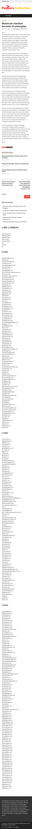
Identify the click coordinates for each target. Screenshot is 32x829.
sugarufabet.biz (6, 400)
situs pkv (4, 244)
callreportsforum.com (7, 420)
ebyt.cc (4, 507)
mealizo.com (5, 640)
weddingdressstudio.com (8, 535)
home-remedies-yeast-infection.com (11, 272)
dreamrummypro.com (7, 620)
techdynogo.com (6, 713)
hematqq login (5, 806)
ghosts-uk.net (5, 455)
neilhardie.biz (5, 540)
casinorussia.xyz (6, 551)
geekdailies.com (6, 415)
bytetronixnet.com (6, 782)
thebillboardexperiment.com (9, 395)
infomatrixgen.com (7, 759)
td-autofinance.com (7, 485)
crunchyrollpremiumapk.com (9, 657)
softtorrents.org (6, 359)
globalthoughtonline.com (8, 647)
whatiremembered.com (8, 503)
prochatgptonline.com (7, 473)
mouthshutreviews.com (8, 283)
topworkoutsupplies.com (8, 281)
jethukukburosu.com (7, 668)
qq (2, 242)
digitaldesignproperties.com (9, 636)
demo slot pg (5, 239)
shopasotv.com (6, 576)
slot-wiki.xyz (5, 562)
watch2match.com (6, 564)
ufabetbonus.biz (6, 592)
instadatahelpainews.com (8, 413)
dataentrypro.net (6, 618)
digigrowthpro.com (7, 441)
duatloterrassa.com (7, 363)
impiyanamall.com (6, 292)
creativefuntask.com (7, 317)
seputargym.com (6, 290)
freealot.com (5, 327)
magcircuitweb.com (7, 729)
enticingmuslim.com (7, 679)
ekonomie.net (5, 581)
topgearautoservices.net (8, 404)
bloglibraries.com (6, 672)
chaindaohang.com (7, 508)
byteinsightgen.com (7, 756)
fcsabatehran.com (6, 686)
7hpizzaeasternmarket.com (9, 517)
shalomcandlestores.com (8, 652)
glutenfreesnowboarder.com (9, 375)
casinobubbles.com (7, 288)
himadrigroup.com (6, 482)
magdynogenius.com (7, 722)
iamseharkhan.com (7, 633)
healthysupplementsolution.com (10, 709)
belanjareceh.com (6, 624)
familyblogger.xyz (6, 350)
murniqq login (22, 804)
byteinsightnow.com (7, 770)
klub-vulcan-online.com (8, 354)
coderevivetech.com (7, 772)
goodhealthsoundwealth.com (9, 681)
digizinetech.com (6, 757)
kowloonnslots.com (7, 489)
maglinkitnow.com (6, 718)
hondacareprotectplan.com (9, 659)
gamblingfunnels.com (7, 448)
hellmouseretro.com (7, 684)
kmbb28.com (5, 418)
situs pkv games (6, 234)
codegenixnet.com (7, 766)
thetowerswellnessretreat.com (10, 386)
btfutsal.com (5, 451)
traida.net (4, 524)
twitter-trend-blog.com (7, 496)
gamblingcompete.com (8, 460)
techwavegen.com (6, 752)
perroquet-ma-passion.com (9, 409)
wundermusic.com (6, 311)
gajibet (20, 813)
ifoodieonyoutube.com (8, 277)
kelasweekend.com (7, 594)
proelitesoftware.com (7, 347)
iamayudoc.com (6, 324)
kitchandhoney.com (7, 526)
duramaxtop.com (6, 690)
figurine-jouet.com (6, 406)
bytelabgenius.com (7, 734)
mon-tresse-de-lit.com (7, 399)
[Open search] (28, 16)
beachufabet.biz (6, 397)
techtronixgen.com (7, 725)
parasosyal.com (6, 677)
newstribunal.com (6, 263)
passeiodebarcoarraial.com (9, 629)
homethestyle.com (6, 306)
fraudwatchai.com (6, 299)
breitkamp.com (6, 356)
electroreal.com (6, 274)
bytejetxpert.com (6, 784)
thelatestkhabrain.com (7, 634)
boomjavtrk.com (6, 425)
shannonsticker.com (7, 625)
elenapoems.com (6, 682)
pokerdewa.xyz (6, 560)
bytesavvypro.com (6, 754)
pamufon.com (5, 365)
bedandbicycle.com (7, 333)
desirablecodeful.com (7, 698)
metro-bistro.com (6, 528)
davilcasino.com (6, 297)
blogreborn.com (6, 467)
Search (4, 194)
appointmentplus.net (7, 583)
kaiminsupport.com (7, 622)
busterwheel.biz (6, 548)
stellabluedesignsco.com (8, 695)
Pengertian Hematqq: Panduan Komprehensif (15, 163)
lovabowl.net (5, 260)
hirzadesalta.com (6, 285)
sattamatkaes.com (6, 656)
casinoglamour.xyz (7, 555)
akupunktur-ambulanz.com (9, 501)
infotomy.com (5, 707)
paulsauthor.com (6, 697)
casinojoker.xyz (6, 558)
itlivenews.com (6, 587)
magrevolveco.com (7, 773)
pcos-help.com (6, 450)
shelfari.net (5, 549)
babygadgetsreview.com (8, 499)
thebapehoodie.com (7, 675)
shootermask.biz (6, 546)
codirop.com (5, 453)
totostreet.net (5, 295)
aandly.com (5, 598)
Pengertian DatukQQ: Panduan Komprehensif (15, 221)
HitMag (17, 827)
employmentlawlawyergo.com (10, 569)
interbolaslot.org (6, 615)
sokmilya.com (5, 422)
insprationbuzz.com (7, 627)
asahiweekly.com (6, 329)
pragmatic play (6, 237)
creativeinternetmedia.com (9, 464)
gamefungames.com (7, 313)
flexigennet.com (6, 700)
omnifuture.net (5, 446)
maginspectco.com (7, 786)
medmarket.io (5, 704)
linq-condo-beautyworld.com (9, 505)
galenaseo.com (6, 565)
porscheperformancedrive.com (10, 367)
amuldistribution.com (7, 308)
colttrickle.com (5, 442)
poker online (14, 804)
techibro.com (5, 491)
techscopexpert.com (7, 731)
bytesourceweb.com (7, 768)
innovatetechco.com (7, 736)
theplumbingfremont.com (8, 589)
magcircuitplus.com (7, 779)
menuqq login (5, 801)
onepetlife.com (6, 393)
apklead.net (5, 427)
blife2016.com (5, 374)
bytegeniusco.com (6, 745)
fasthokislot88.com (7, 342)
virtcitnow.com (5, 469)
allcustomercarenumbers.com (9, 349)
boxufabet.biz (5, 402)
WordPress (10, 827)
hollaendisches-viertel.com (9, 519)
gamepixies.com (6, 338)
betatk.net (4, 596)
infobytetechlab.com (7, 763)
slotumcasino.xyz (6, 553)
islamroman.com (6, 483)
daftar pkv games (6, 235)
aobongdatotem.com (7, 270)
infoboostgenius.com (7, 750)
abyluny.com (5, 424)
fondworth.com (6, 631)
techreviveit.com (6, 741)
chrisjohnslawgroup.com (8, 352)
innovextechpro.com (7, 727)
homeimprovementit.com (8, 261)
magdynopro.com (6, 738)
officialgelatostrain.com (8, 388)
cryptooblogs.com (6, 302)
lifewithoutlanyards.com (8, 523)
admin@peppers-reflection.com (20, 28)
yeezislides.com (6, 268)
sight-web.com (6, 480)
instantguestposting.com (8, 580)
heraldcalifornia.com (7, 334)
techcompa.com (6, 478)
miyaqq (15, 813)
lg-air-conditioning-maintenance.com (11, 512)
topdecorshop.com (7, 574)
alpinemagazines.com (7, 492)
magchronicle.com (7, 715)
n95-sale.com (5, 466)
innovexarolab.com (7, 761)
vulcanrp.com (5, 494)
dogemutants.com (6, 688)
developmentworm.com (8, 585)
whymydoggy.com (6, 611)
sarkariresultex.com (7, 638)
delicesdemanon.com (7, 532)
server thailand (14, 806)
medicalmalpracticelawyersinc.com (11, 571)
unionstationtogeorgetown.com (10, 322)
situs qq (23, 801)
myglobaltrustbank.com (8, 567)
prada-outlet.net (6, 439)
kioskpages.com (6, 381)
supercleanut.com (6, 331)
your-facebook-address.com (9, 408)
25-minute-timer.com (7, 315)
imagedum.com (6, 384)
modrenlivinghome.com (8, 411)
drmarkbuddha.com (7, 510)
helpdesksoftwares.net (8, 258)
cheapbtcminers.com (7, 320)
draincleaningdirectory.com (9, 665)
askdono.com (5, 457)
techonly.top (5, 458)
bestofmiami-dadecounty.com (9, 276)
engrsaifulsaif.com (6, 318)
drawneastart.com (6, 340)
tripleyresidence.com (7, 358)
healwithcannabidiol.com (8, 379)
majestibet (10, 813)
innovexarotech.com (7, 775)
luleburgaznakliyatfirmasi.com (10, 674)
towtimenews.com (6, 663)
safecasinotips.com (7, 343)
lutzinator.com (5, 370)
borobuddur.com (6, 309)
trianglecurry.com (6, 383)
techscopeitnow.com (7, 780)
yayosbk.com (5, 539)
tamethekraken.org (7, 368)
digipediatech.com (7, 716)
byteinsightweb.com (7, 720)
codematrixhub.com (7, 747)
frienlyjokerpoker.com (7, 487)
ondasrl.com (5, 372)
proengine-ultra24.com (8, 521)
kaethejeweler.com (7, 390)
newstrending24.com (7, 590)
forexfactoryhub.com (7, 475)
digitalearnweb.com (7, 613)
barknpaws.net (6, 641)
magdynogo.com (6, 788)
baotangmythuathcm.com (8, 666)
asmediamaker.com (7, 645)
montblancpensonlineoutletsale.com (11, 498)
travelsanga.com (6, 578)
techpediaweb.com (7, 732)
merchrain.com (6, 416)
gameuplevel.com (6, 304)
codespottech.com (6, 711)
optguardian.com (6, 293)
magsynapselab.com (7, 723)
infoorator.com (5, 514)
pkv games (9, 147)
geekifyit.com (5, 654)
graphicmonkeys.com (7, 336)
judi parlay (13, 802)
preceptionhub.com (7, 267)
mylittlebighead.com (7, 326)
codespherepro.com (7, 764)
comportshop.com (6, 573)
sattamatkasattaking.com (8, 391)
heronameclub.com (7, 702)
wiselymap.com (6, 471)
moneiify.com (5, 649)
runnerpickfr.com (6, 444)
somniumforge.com (7, 670)
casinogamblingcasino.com (9, 661)
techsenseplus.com (7, 748)
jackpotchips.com (6, 345)
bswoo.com (5, 599)
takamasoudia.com (7, 691)
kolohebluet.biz (6, 544)
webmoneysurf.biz (6, 542)
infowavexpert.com (7, 743)
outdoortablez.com (7, 706)
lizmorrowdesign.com (7, 377)
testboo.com (5, 533)
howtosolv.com (6, 530)
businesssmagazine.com (8, 462)
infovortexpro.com (6, 777)
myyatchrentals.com (7, 650)
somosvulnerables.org (8, 361)
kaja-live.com (5, 476)
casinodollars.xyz (6, 557)
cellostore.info (5, 643)
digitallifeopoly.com (7, 286)
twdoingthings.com (7, 693)
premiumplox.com (6, 537)
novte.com (4, 516)
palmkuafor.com (6, 616)
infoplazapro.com (6, 739)
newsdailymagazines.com (9, 265)
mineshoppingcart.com (8, 279)
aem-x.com (5, 301)
